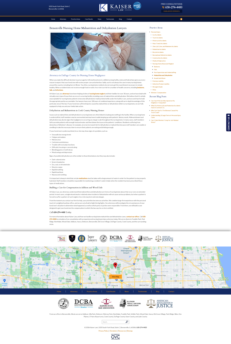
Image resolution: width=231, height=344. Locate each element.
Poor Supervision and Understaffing (165, 72)
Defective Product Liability (160, 84)
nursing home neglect (97, 94)
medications (83, 178)
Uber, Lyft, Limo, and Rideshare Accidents (165, 46)
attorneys (65, 94)
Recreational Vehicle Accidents (162, 55)
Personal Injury (155, 32)
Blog (120, 19)
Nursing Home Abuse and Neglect (163, 64)
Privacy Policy (103, 331)
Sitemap (130, 331)
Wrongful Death (157, 87)
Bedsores (157, 66)
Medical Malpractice (159, 61)
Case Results (89, 19)
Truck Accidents (157, 38)
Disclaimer (113, 331)
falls (50, 90)
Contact (129, 19)
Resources (122, 331)
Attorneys (63, 19)
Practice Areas (75, 19)
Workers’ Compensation (158, 92)
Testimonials (110, 19)
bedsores (140, 87)
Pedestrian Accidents (159, 49)
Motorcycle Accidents (159, 40)
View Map (115, 277)
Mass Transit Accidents (159, 43)
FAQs (154, 90)
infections (59, 90)
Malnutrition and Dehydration (163, 75)
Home (53, 19)
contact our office (132, 217)
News (99, 19)
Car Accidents (156, 35)
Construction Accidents (159, 58)
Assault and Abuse (159, 78)
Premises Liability (158, 81)
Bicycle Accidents (158, 52)
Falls (155, 69)
